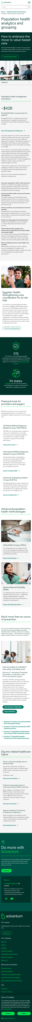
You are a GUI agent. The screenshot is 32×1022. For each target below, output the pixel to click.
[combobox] (16, 7)
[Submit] (29, 7)
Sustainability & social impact (9, 954)
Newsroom (4, 960)
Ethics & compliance (7, 957)
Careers (3, 945)
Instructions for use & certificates (10, 977)
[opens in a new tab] (6, 900)
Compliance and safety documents (11, 974)
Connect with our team (9, 56)
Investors (3, 948)
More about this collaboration (13, 707)
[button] (8, 1018)
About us (3, 941)
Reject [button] (24, 1013)
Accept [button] (8, 1013)
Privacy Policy (8, 1009)
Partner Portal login (6, 991)
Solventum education (7, 971)
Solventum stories (6, 968)
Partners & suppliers (7, 951)
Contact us (4, 988)
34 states (7, 383)
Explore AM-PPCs (10, 711)
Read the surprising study (12, 328)
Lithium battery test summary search (11, 980)
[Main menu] (29, 2)
